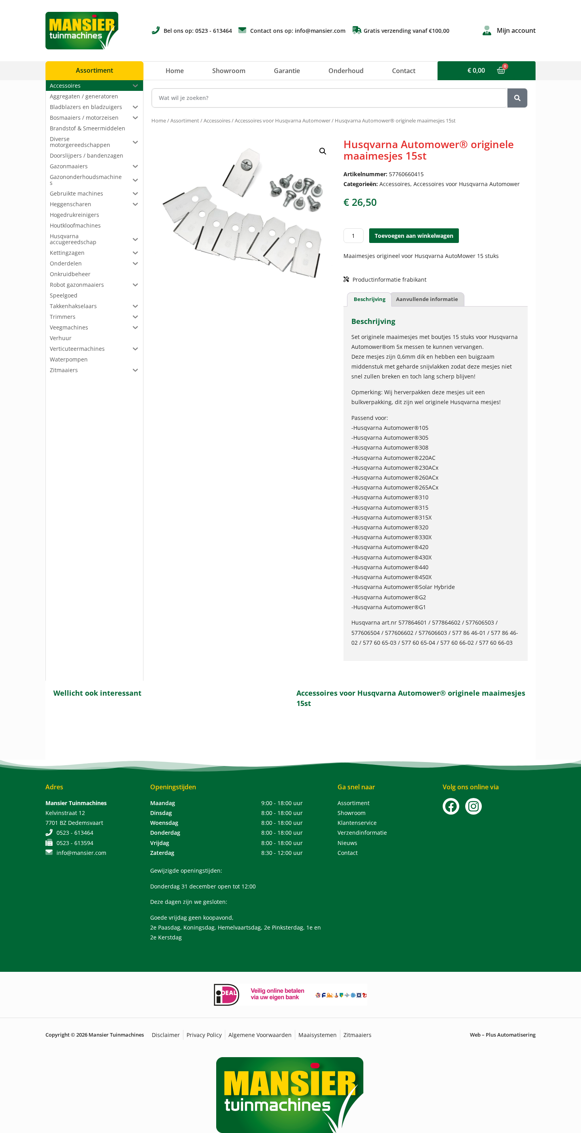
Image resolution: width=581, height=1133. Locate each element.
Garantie (287, 70)
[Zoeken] (517, 97)
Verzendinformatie (362, 832)
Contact (403, 70)
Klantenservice (357, 822)
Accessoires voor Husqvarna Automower (282, 120)
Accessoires (217, 120)
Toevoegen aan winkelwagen (414, 235)
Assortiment (184, 120)
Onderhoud (346, 70)
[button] (323, 151)
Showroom (228, 70)
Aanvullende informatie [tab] (427, 299)
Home (175, 70)
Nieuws (347, 843)
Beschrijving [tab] (369, 299)
